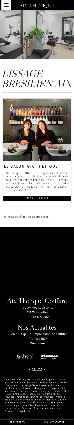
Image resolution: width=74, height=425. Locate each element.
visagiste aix (23, 411)
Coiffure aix (12, 385)
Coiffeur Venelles (48, 382)
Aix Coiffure (18, 379)
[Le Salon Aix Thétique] (37, 130)
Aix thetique (33, 379)
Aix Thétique (37, 5)
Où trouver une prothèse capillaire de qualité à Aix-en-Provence (36, 394)
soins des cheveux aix (35, 405)
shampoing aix (13, 405)
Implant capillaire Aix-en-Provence (32, 387)
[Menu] (6, 5)
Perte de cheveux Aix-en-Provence (35, 396)
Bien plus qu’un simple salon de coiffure (38, 334)
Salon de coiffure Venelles (34, 402)
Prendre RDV (38, 338)
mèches (58, 391)
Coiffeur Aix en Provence (23, 382)
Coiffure (64, 382)
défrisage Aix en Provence (35, 385)
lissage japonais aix (41, 391)
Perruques (37, 343)
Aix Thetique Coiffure (14, 216)
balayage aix (49, 379)
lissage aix (41, 388)
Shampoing (57, 402)
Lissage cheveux (19, 391)
